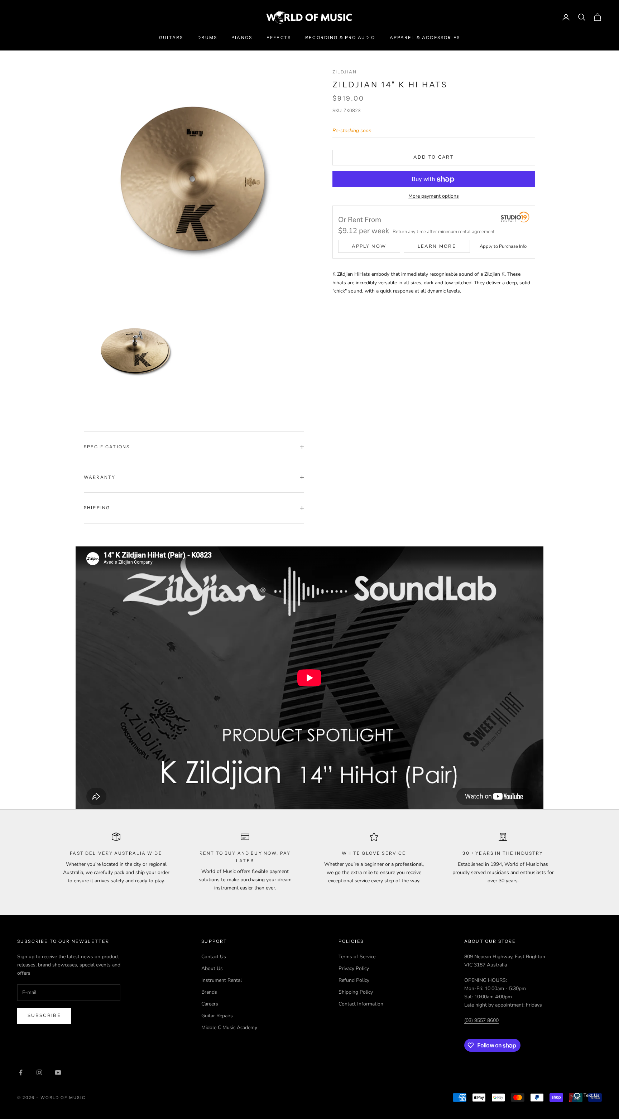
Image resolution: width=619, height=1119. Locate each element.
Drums (207, 37)
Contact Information (361, 1003)
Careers (209, 1003)
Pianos (241, 37)
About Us (212, 968)
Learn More (437, 246)
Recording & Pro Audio (340, 37)
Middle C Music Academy (229, 1027)
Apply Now (369, 246)
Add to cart (433, 157)
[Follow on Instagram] (39, 1072)
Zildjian (344, 71)
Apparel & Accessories (425, 37)
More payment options (433, 196)
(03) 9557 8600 (481, 1020)
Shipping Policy (356, 992)
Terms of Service (357, 956)
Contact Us (213, 956)
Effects (279, 37)
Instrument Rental (221, 980)
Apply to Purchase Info (503, 246)
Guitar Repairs (217, 1015)
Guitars (171, 37)
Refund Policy (354, 980)
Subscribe (44, 1015)
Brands (209, 992)
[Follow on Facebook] (20, 1072)
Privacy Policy (354, 968)
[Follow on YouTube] (58, 1072)
